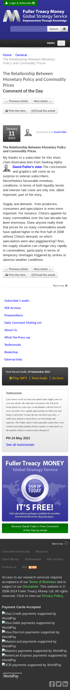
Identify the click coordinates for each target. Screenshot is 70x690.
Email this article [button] (44, 110)
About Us (42, 551)
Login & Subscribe (20, 2)
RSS (24, 567)
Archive (57, 378)
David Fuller (60, 132)
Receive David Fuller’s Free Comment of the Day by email (35, 528)
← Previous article (16, 101)
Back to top (58, 285)
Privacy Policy (52, 596)
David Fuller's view (27, 167)
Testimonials (33, 559)
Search (54, 28)
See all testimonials (20, 445)
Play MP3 (20, 378)
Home (7, 55)
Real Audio (39, 378)
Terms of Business (42, 582)
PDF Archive (55, 559)
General (21, 55)
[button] (64, 29)
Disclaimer (30, 586)
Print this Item (17, 110)
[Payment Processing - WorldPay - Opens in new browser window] (15, 675)
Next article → (42, 101)
